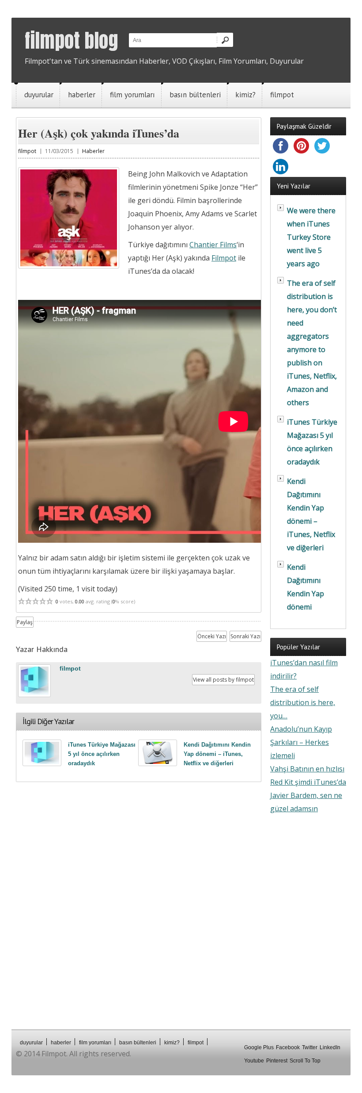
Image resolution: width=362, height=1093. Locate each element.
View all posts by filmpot (223, 679)
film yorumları (132, 95)
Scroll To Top (305, 1061)
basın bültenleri (195, 95)
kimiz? (245, 95)
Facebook (288, 1047)
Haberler (93, 151)
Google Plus (259, 1047)
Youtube (254, 1061)
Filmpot (223, 258)
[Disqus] (138, 905)
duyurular (38, 95)
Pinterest (276, 1061)
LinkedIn (330, 1047)
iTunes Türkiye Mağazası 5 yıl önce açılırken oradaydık (102, 754)
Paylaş (25, 622)
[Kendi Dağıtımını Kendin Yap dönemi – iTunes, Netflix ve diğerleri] (157, 753)
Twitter (309, 1047)
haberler (81, 95)
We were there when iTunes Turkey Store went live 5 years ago (311, 237)
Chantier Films (213, 244)
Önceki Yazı (211, 636)
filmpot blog (71, 40)
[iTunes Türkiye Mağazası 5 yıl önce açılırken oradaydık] (42, 753)
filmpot (282, 95)
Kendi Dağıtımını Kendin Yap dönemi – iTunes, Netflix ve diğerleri (217, 754)
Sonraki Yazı (245, 636)
